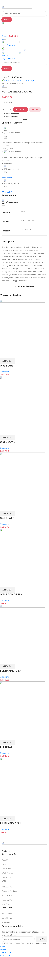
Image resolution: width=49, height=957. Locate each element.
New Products (7, 904)
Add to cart (20, 109)
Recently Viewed (8, 900)
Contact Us (6, 877)
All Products (7, 887)
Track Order (7, 914)
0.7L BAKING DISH (11, 594)
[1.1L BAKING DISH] (22, 783)
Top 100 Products (9, 895)
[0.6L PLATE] (22, 478)
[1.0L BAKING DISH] (22, 631)
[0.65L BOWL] (22, 402)
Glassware (4, 372)
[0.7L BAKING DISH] (22, 555)
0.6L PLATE (7, 518)
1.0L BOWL (6, 747)
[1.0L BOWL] (22, 707)
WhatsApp (6, 922)
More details (7, 192)
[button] (7, 361)
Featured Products (9, 891)
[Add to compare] (3, 355)
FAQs (4, 864)
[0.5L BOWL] (22, 326)
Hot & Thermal (16, 77)
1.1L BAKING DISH (10, 823)
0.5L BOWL (6, 365)
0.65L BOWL (7, 442)
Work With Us (7, 873)
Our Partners (7, 869)
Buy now (35, 109)
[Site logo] (17, 8)
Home (4, 77)
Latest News (7, 918)
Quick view (10, 355)
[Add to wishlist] (17, 355)
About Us (5, 860)
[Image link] (24, 846)
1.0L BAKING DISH (10, 670)
